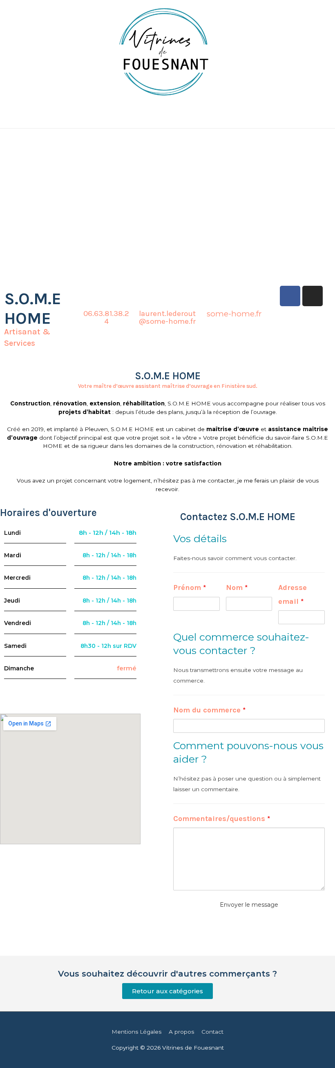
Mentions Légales (136, 1031)
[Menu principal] (167, 119)
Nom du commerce (209, 709)
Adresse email (292, 594)
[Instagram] (312, 296)
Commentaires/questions (221, 818)
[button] (167, 991)
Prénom (189, 587)
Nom (237, 587)
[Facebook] (290, 296)
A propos (181, 1031)
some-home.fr (234, 313)
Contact (212, 1031)
